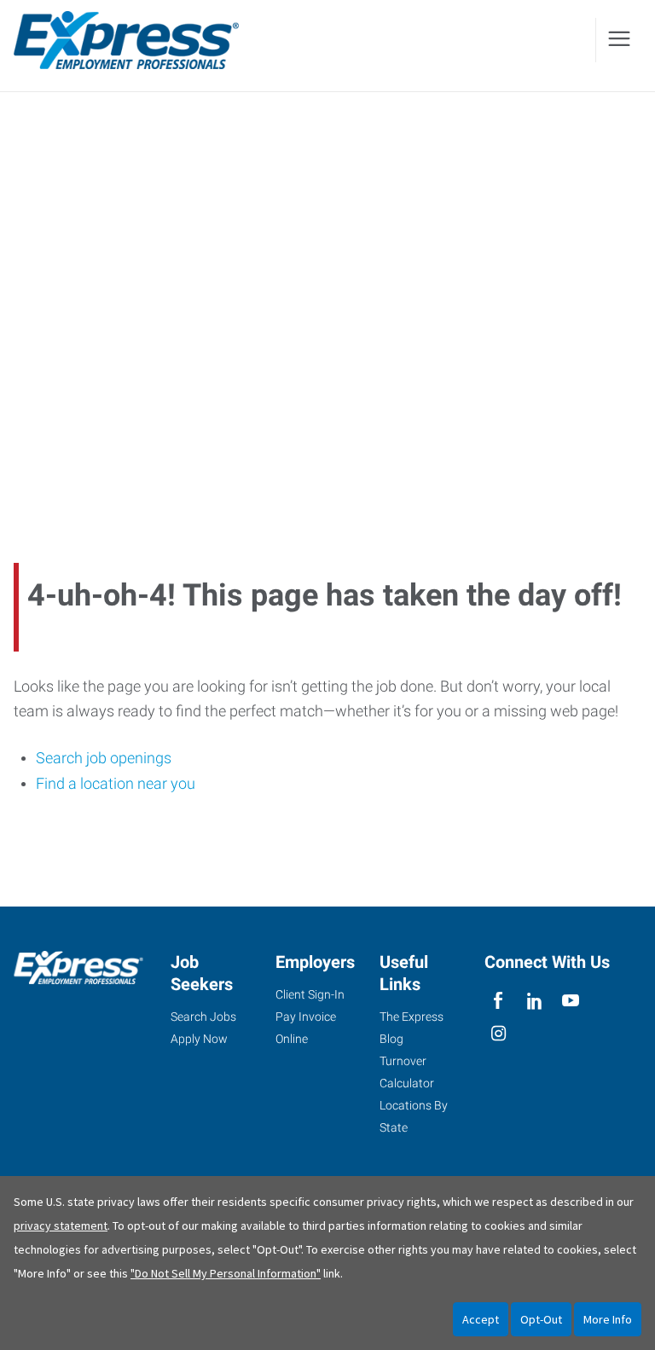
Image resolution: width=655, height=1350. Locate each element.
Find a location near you (115, 783)
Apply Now (199, 1039)
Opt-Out (541, 1319)
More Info (607, 1319)
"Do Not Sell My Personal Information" (225, 1273)
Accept (480, 1319)
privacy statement (60, 1225)
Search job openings (103, 758)
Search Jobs (203, 1016)
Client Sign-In (310, 994)
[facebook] (498, 1000)
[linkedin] (534, 1000)
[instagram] (498, 1034)
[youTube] (571, 1000)
